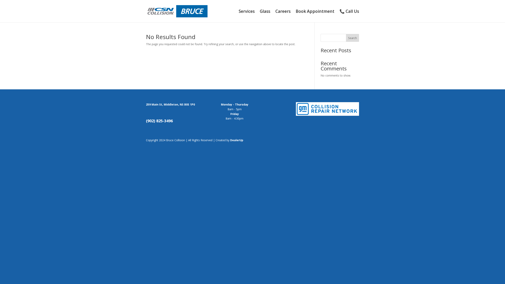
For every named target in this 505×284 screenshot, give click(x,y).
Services (247, 12)
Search (352, 38)
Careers (283, 12)
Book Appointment (315, 12)
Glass (265, 12)
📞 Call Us (349, 12)
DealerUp (236, 140)
